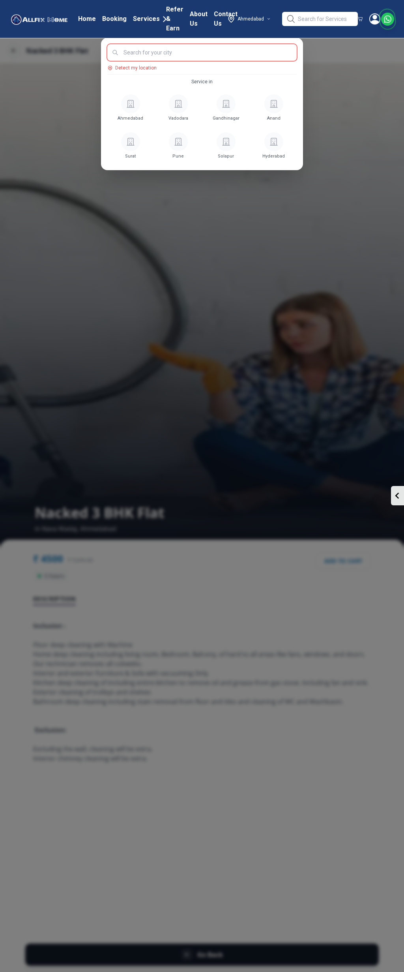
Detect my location (136, 68)
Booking (114, 19)
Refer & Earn (174, 19)
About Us (199, 18)
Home (87, 19)
